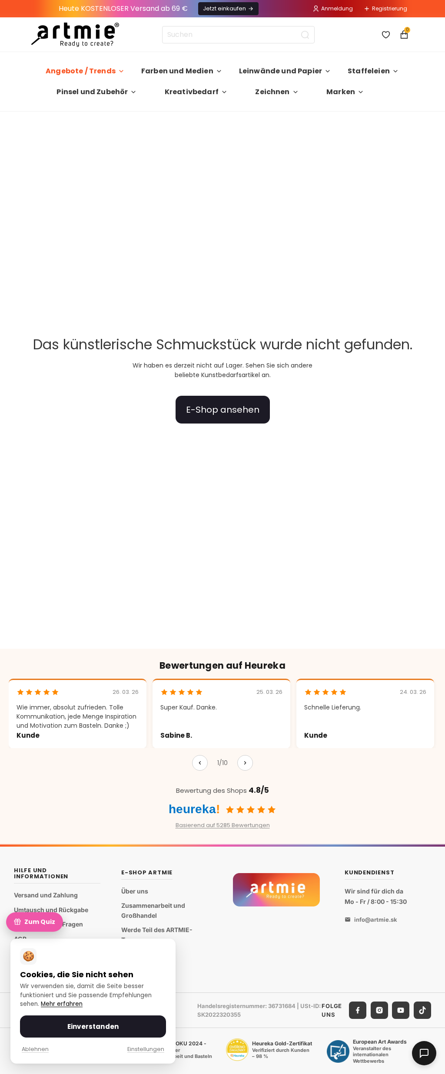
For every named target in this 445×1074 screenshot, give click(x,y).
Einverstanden (93, 1026)
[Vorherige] (200, 763)
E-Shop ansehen (222, 410)
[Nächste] (245, 763)
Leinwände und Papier (280, 71)
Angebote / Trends (81, 71)
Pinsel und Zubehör (92, 92)
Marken (340, 92)
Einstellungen (145, 1049)
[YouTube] (400, 1010)
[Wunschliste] (386, 34)
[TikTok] (422, 1010)
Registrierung (389, 8)
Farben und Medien (177, 71)
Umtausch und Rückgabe (51, 909)
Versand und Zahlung (46, 895)
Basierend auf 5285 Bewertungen (223, 825)
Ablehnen (35, 1049)
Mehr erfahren (62, 1004)
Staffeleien (369, 71)
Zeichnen (272, 92)
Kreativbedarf (192, 92)
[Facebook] (357, 1010)
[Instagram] (379, 1010)
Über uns (134, 891)
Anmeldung (337, 8)
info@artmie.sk (375, 919)
